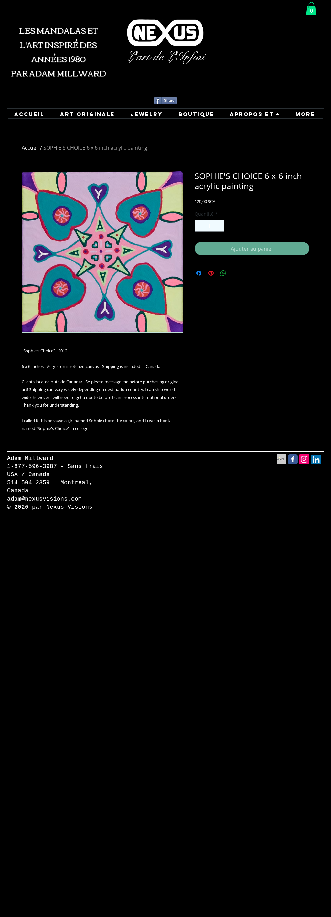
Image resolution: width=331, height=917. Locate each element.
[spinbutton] (209, 225)
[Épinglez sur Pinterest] (211, 273)
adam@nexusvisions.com (44, 499)
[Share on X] (236, 273)
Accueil (30, 147)
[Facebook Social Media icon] (293, 459)
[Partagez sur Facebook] (199, 273)
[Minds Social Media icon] (281, 459)
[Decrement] (200, 225)
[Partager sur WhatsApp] (223, 273)
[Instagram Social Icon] (304, 459)
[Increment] (219, 225)
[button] (311, 8)
